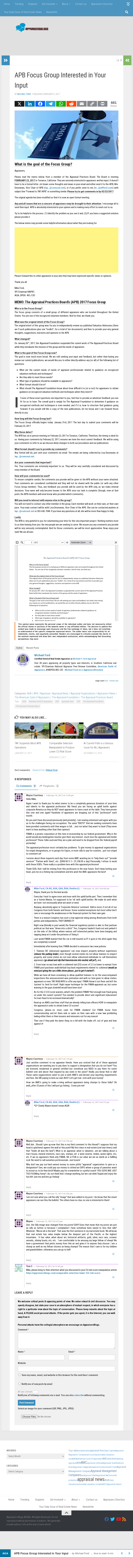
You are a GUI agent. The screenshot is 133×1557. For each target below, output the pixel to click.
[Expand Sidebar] (6, 60)
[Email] (82, 104)
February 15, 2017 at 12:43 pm (49, 1266)
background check (89, 1475)
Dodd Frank (112, 1467)
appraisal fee (102, 1475)
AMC (84, 1463)
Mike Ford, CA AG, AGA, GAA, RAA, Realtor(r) (57, 888)
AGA (29, 693)
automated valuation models (89, 1484)
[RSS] (124, 1519)
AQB (76, 1459)
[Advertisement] (67, 42)
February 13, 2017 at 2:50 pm (59, 1193)
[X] (19, 104)
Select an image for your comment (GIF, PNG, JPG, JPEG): (46, 1408)
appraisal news (68, 701)
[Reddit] (71, 104)
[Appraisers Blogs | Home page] (30, 28)
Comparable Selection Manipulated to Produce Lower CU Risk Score (61, 747)
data (75, 1450)
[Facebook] (40, 104)
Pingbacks (50, 786)
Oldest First (52, 770)
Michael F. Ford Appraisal (84, 659)
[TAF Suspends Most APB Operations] (32, 730)
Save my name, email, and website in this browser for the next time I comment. (60, 1375)
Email (71, 1351)
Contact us (81, 4)
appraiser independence (84, 1467)
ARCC (104, 1484)
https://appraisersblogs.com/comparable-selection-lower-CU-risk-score (63, 1273)
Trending (19, 4)
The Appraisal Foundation (65, 697)
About (65, 4)
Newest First (39, 770)
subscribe (79, 1395)
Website (22, 1363)
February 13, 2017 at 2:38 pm (59, 1141)
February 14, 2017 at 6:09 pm (96, 888)
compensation (84, 1450)
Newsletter (51, 12)
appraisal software (95, 1463)
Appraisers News (106, 693)
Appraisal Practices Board (82, 176)
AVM (79, 1462)
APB (111, 184)
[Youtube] (118, 1519)
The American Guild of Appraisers (32, 697)
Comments (27, 786)
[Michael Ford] (23, 665)
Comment (23, 1329)
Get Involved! (48, 4)
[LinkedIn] (30, 104)
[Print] (102, 104)
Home (7, 4)
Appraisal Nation (114, 1484)
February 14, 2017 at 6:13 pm (96, 1102)
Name (21, 1351)
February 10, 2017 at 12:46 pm (60, 795)
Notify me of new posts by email (36, 1384)
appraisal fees (97, 1450)
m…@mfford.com (104, 187)
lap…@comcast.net (55, 187)
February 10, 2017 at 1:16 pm (59, 1059)
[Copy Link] (92, 104)
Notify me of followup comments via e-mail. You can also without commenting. (61, 1395)
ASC (110, 1459)
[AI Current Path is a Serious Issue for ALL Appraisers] (101, 730)
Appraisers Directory (102, 4)
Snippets (32, 4)
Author (19, 648)
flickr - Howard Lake (111, 681)
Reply (28, 882)
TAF (78, 701)
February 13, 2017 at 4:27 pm (49, 1221)
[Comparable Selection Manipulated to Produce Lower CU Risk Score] (66, 730)
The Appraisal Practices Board (97, 697)
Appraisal (45, 693)
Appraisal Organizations (83, 693)
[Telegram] (50, 104)
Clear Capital (109, 1450)
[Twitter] (112, 1519)
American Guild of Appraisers (40, 701)
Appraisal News (60, 693)
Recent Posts (32, 648)
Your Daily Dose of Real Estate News (23, 12)
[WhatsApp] (61, 104)
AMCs (105, 1458)
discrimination (100, 1467)
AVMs (114, 1459)
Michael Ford (24, 94)
